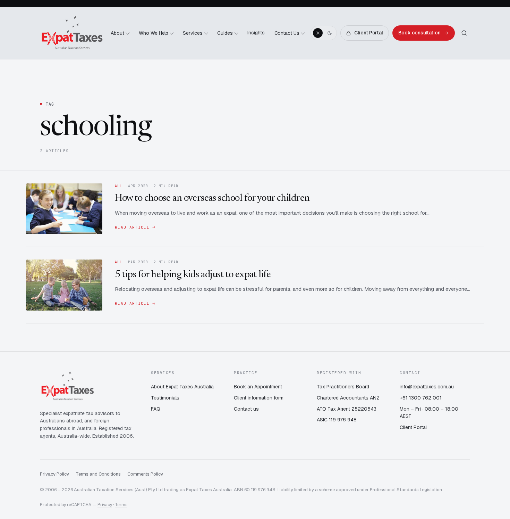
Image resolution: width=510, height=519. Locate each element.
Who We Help (154, 33)
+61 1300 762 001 (421, 398)
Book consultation (419, 33)
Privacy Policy (54, 474)
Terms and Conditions (98, 474)
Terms (121, 505)
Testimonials (165, 398)
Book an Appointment (258, 387)
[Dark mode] (329, 33)
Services (193, 33)
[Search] (464, 33)
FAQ (155, 409)
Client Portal (368, 33)
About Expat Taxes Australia (182, 387)
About (117, 33)
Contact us (246, 409)
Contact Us (287, 33)
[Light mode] (318, 33)
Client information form (258, 398)
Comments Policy (145, 474)
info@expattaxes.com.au (427, 387)
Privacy (104, 505)
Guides (225, 33)
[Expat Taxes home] (72, 33)
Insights (256, 33)
